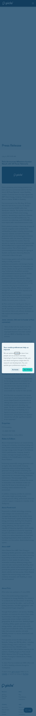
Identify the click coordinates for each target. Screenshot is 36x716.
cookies (17, 353)
